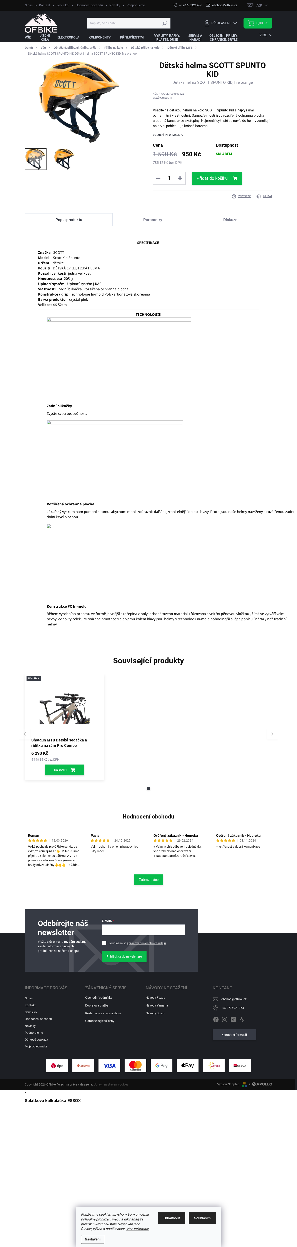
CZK (259, 5)
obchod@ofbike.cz (234, 999)
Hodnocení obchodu (89, 5)
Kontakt (44, 5)
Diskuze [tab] (230, 219)
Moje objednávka (36, 1046)
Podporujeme (136, 5)
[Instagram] (224, 1019)
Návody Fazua (155, 997)
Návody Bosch (155, 1013)
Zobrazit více (149, 880)
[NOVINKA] (64, 705)
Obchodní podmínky (98, 997)
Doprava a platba (96, 1005)
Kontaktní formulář (234, 1035)
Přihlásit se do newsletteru (124, 956)
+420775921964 (232, 1008)
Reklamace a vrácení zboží (103, 1013)
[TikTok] (233, 1019)
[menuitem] (30, 37)
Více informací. (137, 1229)
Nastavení (92, 1239)
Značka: (162, 97)
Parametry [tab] (152, 219)
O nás (29, 5)
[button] (148, 788)
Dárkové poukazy (36, 1039)
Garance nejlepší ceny (99, 1021)
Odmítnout (172, 1218)
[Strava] (242, 1019)
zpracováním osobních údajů (146, 943)
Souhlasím (202, 1218)
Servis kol (63, 5)
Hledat (164, 23)
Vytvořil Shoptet (228, 1084)
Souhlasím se (137, 943)
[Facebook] (216, 1019)
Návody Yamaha (157, 1005)
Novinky (114, 5)
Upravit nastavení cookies (111, 1084)
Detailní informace (166, 134)
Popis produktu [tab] (68, 219)
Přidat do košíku (212, 178)
